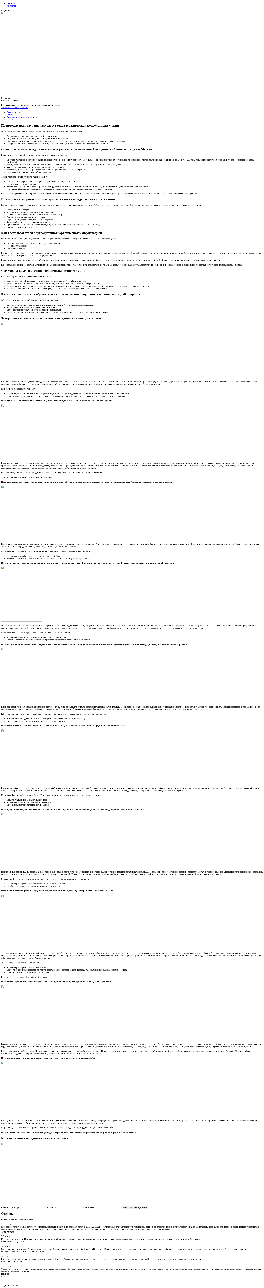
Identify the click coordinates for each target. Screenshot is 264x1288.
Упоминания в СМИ (16, 1281)
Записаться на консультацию (14, 107)
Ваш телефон (89, 1207)
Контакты (11, 6)
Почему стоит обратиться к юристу (23, 117)
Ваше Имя (51, 1207)
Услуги (10, 115)
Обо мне (11, 3)
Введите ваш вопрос (10, 1207)
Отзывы (10, 119)
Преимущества (14, 112)
